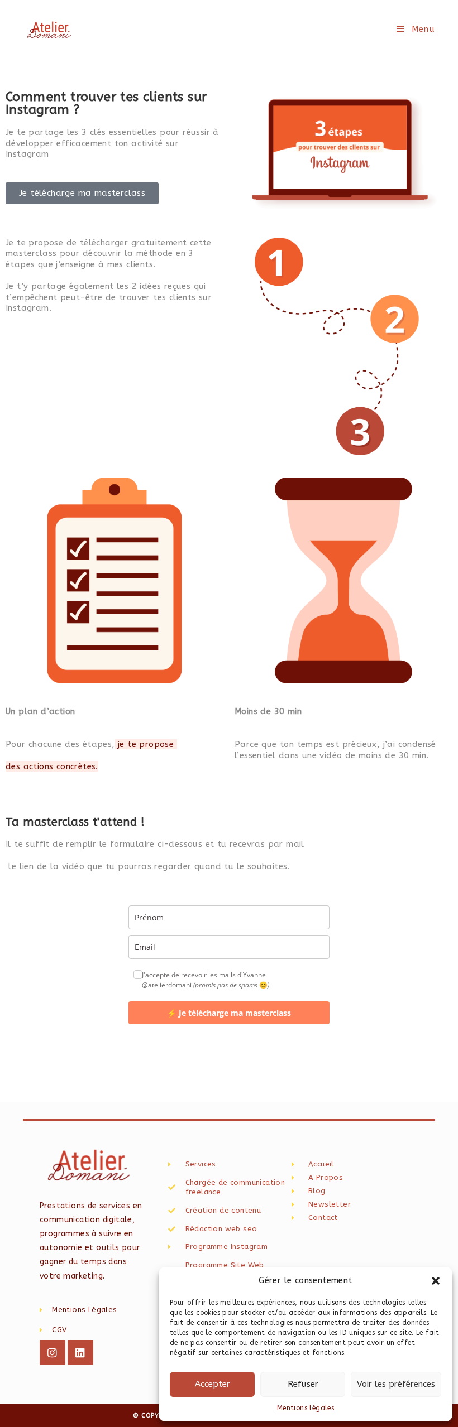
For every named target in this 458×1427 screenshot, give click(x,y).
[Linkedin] (80, 1353)
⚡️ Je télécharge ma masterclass (229, 1012)
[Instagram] (52, 1353)
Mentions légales (305, 1408)
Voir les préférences (396, 1384)
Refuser (303, 1384)
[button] (435, 1280)
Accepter (212, 1384)
